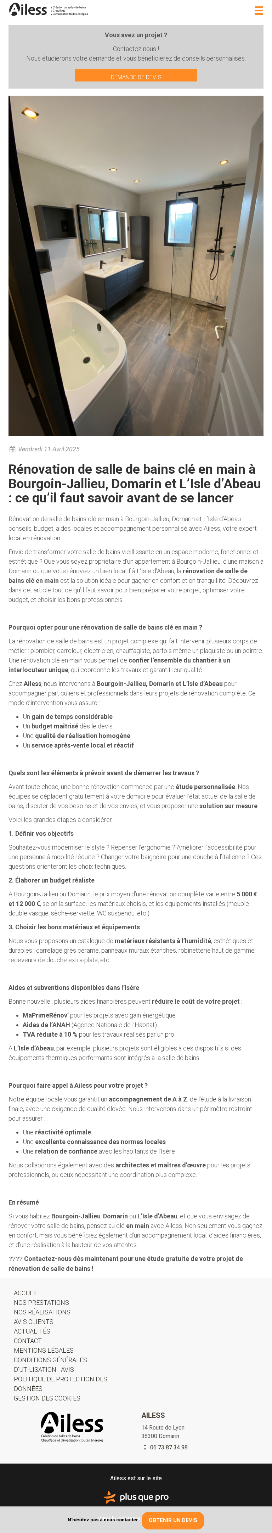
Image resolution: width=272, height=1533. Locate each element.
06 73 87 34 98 (168, 1447)
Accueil (26, 1293)
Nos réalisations (42, 1312)
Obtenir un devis (173, 1520)
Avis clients (33, 1321)
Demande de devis (136, 77)
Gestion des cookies (47, 1398)
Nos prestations (41, 1302)
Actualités (32, 1331)
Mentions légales (44, 1350)
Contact (28, 1341)
